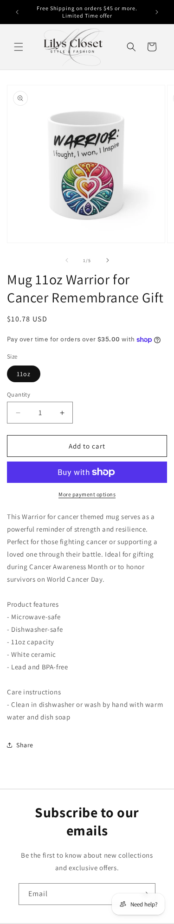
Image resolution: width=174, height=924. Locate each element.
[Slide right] (107, 260)
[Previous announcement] (17, 12)
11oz (24, 374)
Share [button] (24, 745)
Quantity (18, 394)
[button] (18, 47)
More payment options (87, 494)
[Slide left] (67, 260)
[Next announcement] (157, 12)
